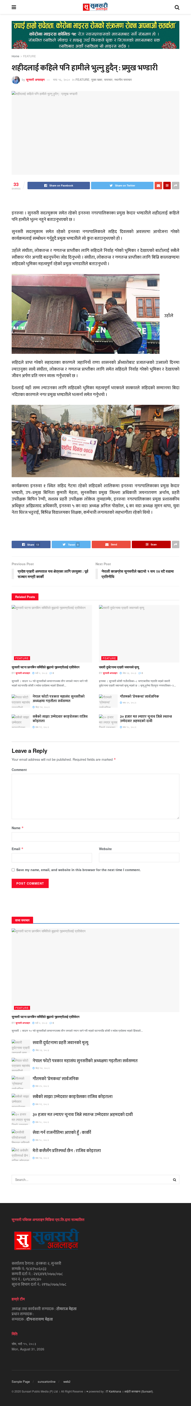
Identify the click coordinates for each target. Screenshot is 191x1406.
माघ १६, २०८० (61, 79)
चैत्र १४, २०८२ (42, 707)
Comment (19, 769)
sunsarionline (46, 1381)
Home (15, 56)
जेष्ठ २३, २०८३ (129, 673)
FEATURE (29, 56)
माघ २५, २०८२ (129, 702)
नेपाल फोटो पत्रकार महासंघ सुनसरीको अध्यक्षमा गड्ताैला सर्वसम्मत (59, 698)
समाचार (108, 79)
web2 (66, 1381)
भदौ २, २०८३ (40, 673)
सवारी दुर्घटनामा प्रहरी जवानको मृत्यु (119, 667)
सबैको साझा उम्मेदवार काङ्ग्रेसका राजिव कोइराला (60, 718)
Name (18, 827)
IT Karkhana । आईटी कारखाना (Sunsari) (129, 1391)
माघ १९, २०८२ (42, 727)
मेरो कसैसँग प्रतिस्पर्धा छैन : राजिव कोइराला (67, 1150)
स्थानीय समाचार (123, 79)
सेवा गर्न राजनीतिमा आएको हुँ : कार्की (62, 1132)
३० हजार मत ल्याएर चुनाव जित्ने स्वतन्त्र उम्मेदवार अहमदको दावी (146, 718)
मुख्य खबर (96, 79)
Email (18, 848)
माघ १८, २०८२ (129, 727)
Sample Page (21, 1381)
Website (105, 848)
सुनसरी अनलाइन (35, 79)
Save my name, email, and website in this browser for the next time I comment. (78, 869)
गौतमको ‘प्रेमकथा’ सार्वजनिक (139, 696)
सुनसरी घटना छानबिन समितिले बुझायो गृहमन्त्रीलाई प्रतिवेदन (45, 667)
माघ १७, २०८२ (42, 1157)
